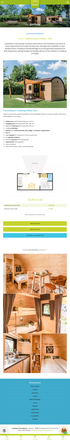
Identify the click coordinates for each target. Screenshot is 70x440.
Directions (35, 393)
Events (35, 396)
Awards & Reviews (35, 399)
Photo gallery (35, 386)
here (46, 250)
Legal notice (35, 409)
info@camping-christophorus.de (42, 430)
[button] (2, 2)
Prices (35, 403)
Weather (35, 406)
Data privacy (35, 412)
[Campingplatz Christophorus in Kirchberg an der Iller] (35, 4)
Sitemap (35, 419)
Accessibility (35, 416)
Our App (35, 389)
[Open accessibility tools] (4, 430)
